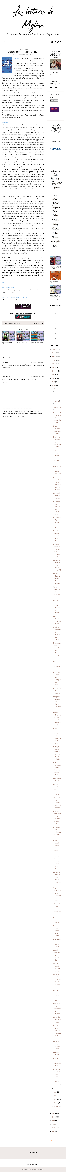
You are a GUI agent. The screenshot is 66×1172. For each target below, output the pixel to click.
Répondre (4, 371)
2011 (53, 1128)
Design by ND (41, 1169)
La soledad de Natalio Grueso (57, 1019)
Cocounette (6, 377)
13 (55, 321)
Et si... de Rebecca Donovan (56, 920)
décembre (57, 389)
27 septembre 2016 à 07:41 (37, 376)
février (56, 1103)
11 (55, 316)
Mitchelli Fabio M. (24, 54)
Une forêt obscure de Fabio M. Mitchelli (56, 578)
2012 (53, 1124)
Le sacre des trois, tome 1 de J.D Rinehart (57, 1008)
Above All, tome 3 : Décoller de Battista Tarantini (57, 803)
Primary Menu (4, 41)
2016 (53, 385)
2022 (54, 364)
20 (55, 338)
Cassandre (5, 362)
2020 (54, 371)
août (55, 1081)
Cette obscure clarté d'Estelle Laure (56, 592)
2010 (53, 1131)
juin (55, 1088)
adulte (16, 54)
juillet (56, 1085)
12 (55, 318)
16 (55, 328)
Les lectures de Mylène (33, 18)
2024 (54, 356)
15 (55, 326)
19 (55, 336)
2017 (53, 382)
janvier (56, 1106)
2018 (53, 378)
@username (35, 1164)
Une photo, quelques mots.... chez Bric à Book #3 (57, 565)
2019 (53, 375)
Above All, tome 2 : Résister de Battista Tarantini (57, 909)
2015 (53, 1113)
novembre (57, 395)
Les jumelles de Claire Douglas (57, 495)
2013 (53, 1121)
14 (55, 323)
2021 (53, 367)
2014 (53, 1117)
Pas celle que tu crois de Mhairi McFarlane (57, 536)
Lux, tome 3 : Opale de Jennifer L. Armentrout (57, 522)
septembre (57, 407)
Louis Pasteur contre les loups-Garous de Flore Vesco (57, 736)
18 (55, 333)
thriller (32, 54)
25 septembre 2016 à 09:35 (37, 362)
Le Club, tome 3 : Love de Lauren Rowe (56, 995)
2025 (54, 353)
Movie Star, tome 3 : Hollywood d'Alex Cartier (57, 832)
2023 (54, 360)
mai (55, 1092)
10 (55, 313)
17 (13, 54)
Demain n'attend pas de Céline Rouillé (56, 931)
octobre (56, 401)
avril (55, 1096)
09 (55, 311)
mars (55, 1099)
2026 (54, 349)
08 (55, 308)
